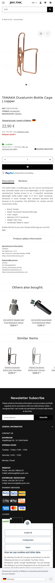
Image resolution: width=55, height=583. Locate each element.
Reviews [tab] (22, 181)
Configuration (28, 540)
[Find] (50, 9)
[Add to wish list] (47, 33)
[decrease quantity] (5, 159)
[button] (40, 2)
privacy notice (43, 406)
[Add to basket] (4, 27)
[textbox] (24, 579)
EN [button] (33, 3)
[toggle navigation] (3, 1)
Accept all (28, 533)
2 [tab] (29, 84)
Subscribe (43, 417)
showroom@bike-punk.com (19, 483)
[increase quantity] (50, 159)
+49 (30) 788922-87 (16, 470)
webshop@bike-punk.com (18, 473)
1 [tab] (26, 84)
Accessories (15, 111)
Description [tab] (8, 181)
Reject (28, 547)
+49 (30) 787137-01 (16, 481)
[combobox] (24, 579)
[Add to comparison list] (41, 33)
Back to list (8, 19)
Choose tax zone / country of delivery (17, 120)
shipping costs (23, 132)
